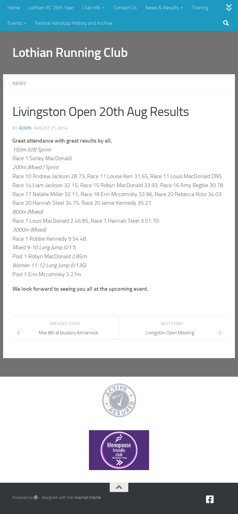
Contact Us (125, 8)
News (19, 83)
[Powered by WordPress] (36, 497)
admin (25, 128)
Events (14, 23)
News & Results (161, 8)
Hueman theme (87, 497)
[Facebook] (210, 499)
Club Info (91, 8)
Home (13, 8)
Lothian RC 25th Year (51, 8)
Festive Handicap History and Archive (73, 23)
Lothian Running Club (70, 52)
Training (200, 8)
